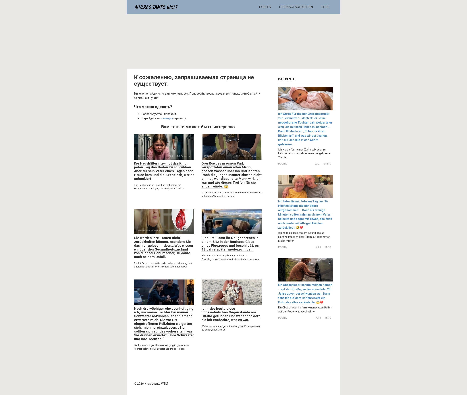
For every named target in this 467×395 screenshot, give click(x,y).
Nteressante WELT (155, 6)
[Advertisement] (233, 41)
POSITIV (265, 7)
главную (167, 118)
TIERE (325, 7)
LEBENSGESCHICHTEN (296, 7)
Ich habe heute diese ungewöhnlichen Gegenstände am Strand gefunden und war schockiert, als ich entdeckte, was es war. (231, 314)
